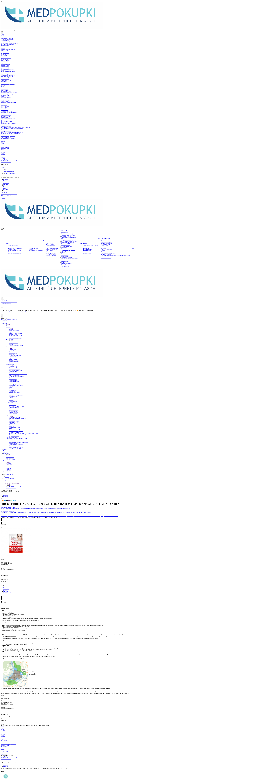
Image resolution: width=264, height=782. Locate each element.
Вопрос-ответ (4, 754)
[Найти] (2, 33)
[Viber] (9, 500)
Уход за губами (72, 516)
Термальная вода (15, 516)
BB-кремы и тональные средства (61, 516)
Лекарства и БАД (13, 366)
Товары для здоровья (48, 512)
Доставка (5, 591)
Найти (2, 771)
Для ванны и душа (32, 512)
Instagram (5, 180)
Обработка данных (5, 746)
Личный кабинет (5, 747)
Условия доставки (5, 752)
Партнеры (3, 737)
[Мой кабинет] (1, 306)
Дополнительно (7, 592)
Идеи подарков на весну (45, 508)
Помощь (2, 749)
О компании (3, 732)
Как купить (8, 455)
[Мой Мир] (5, 500)
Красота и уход (12, 349)
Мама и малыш (12, 405)
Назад (8, 324)
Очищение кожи (50, 516)
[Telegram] (15, 500)
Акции (2, 728)
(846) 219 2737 (6, 162)
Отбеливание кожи (88, 516)
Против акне (96, 516)
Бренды (2, 729)
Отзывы (5, 587)
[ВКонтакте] (1, 500)
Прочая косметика (42, 516)
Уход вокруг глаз (103, 516)
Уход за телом (39, 512)
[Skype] (13, 500)
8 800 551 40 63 (4, 159)
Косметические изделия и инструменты (28, 516)
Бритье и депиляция (5, 512)
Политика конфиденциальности (8, 744)
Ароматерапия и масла (70, 512)
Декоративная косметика (112, 516)
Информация (4, 740)
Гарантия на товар (5, 745)
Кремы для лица (80, 516)
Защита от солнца (86, 512)
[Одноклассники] (3, 500)
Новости (3, 734)
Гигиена (11, 329)
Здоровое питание (13, 341)
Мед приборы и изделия (14, 417)
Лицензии (3, 739)
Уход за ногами (78, 512)
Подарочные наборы (15, 512)
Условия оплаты (4, 751)
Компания (8, 463)
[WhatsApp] (11, 500)
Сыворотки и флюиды (6, 516)
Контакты (3, 736)
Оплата (5, 590)
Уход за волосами (24, 512)
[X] (7, 500)
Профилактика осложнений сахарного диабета (20, 441)
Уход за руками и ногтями (59, 512)
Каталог (8, 325)
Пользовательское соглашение (8, 742)
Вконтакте (5, 179)
